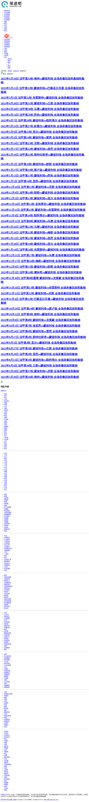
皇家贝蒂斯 (7, 599)
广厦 (5, 464)
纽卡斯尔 (7, 516)
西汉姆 (6, 525)
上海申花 (7, 541)
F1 (8, 64)
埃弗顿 (6, 509)
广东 (5, 454)
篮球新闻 (7, 44)
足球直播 (7, 14)
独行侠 (6, 410)
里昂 (5, 697)
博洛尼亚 (7, 640)
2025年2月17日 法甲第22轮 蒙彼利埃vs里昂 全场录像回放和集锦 (40, 148)
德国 (5, 766)
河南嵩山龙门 (8, 548)
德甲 (5, 29)
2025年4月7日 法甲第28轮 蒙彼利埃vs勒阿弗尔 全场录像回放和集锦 (42, 120)
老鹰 (5, 417)
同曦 (5, 476)
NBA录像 (7, 12)
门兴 (5, 667)
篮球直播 (7, 41)
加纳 (5, 786)
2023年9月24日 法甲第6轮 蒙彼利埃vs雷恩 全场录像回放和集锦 (39, 331)
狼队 (5, 531)
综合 (5, 57)
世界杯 (6, 731)
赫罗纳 (6, 595)
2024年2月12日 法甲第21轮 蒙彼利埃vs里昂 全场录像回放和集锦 (40, 238)
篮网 (5, 402)
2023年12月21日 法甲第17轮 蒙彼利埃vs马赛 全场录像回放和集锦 (40, 255)
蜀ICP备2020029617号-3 (51, 799)
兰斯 (5, 714)
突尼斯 (6, 760)
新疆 (5, 458)
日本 (5, 768)
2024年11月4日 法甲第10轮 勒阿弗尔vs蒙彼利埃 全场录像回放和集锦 (42, 215)
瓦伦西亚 (7, 590)
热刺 (5, 505)
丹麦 (5, 759)
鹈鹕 (5, 423)
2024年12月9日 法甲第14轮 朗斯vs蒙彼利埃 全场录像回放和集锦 (40, 192)
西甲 (5, 23)
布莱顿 (6, 518)
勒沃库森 (7, 663)
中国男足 (7, 537)
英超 (5, 21)
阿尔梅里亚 (7, 602)
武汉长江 (7, 563)
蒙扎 (5, 649)
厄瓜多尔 (7, 735)
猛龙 (5, 415)
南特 (5, 717)
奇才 (5, 435)
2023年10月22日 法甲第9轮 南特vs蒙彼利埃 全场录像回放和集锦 (40, 314)
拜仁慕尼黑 (7, 656)
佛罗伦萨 (7, 625)
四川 (5, 486)
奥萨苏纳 (7, 606)
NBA (5, 48)
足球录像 (7, 39)
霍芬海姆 (7, 659)
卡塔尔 (6, 733)
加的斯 (6, 604)
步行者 (6, 437)
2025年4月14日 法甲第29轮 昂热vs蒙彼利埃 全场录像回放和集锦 (40, 114)
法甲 (5, 25)
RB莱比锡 (7, 670)
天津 (5, 487)
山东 (5, 480)
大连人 (6, 566)
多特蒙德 (7, 658)
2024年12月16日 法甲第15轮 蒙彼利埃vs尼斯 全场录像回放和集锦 (40, 186)
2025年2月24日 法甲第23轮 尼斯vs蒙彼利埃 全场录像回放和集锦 (40, 143)
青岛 (5, 478)
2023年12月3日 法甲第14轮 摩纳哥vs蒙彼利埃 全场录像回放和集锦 (41, 272)
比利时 (6, 770)
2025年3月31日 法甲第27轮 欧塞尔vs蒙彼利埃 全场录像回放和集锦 (41, 126)
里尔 (5, 710)
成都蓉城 (7, 565)
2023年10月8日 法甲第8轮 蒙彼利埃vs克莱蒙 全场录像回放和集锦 (40, 320)
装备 (9, 67)
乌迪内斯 (7, 635)
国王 (5, 446)
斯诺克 (11, 37)
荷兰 (5, 738)
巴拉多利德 (7, 601)
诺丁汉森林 (7, 507)
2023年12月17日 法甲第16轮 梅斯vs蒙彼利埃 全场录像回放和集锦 (40, 261)
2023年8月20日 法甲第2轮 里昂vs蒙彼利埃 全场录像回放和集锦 (39, 354)
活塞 (5, 444)
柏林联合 (7, 672)
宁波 (5, 467)
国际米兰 (7, 616)
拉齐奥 (6, 631)
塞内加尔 (7, 737)
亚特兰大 (7, 636)
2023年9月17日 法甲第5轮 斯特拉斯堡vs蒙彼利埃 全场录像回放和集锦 (43, 337)
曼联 (5, 496)
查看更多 (3, 390)
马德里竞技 (7, 582)
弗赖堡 (6, 676)
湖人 (5, 395)
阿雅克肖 (7, 721)
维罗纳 (6, 624)
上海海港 (7, 543)
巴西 (5, 777)
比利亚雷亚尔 (8, 586)
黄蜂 (5, 430)
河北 (5, 570)
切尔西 (6, 498)
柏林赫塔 (7, 685)
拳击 (9, 62)
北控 (5, 469)
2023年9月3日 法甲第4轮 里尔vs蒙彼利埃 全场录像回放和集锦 (38, 342)
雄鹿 (5, 404)
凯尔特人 (7, 401)
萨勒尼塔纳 (7, 644)
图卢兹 (6, 708)
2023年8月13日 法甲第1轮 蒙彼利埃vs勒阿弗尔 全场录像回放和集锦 (42, 359)
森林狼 (6, 426)
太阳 (5, 412)
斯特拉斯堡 (7, 715)
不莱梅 (6, 678)
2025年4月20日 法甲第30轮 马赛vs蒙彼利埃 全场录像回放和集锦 (40, 109)
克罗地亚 (7, 775)
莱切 (5, 646)
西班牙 (6, 762)
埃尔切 (6, 608)
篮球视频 (7, 46)
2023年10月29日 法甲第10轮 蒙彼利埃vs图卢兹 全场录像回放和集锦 (42, 308)
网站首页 (7, 10)
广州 (5, 465)
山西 (5, 482)
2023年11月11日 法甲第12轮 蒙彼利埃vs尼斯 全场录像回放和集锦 (40, 293)
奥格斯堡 (7, 674)
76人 (5, 406)
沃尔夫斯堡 (7, 665)
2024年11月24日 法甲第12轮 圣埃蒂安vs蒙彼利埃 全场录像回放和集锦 (43, 204)
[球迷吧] (11, 7)
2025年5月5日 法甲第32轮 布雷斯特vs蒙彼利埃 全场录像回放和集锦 (42, 97)
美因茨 (6, 669)
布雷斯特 (7, 719)
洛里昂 (6, 703)
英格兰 (6, 740)
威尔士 (6, 746)
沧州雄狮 (7, 568)
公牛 (5, 441)
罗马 (5, 620)
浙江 (5, 489)
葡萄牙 (6, 784)
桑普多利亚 (7, 633)
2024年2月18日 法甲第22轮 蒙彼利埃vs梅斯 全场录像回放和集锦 (40, 232)
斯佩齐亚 (7, 627)
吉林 (5, 475)
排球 (9, 66)
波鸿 (5, 683)
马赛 (5, 701)
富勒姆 (6, 521)
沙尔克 (6, 661)
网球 (9, 60)
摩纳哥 (6, 695)
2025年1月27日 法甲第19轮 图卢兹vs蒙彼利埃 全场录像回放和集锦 (41, 169)
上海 (5, 462)
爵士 (5, 448)
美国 (5, 744)
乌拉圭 (6, 788)
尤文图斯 (7, 618)
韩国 (5, 790)
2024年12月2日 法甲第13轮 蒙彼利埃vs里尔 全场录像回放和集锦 (40, 198)
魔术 (5, 434)
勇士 (5, 397)
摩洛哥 (6, 773)
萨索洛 (6, 638)
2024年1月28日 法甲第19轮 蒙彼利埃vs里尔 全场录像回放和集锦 (40, 243)
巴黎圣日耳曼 (8, 693)
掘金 (5, 413)
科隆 (5, 680)
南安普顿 (7, 510)
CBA (5, 50)
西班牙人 (7, 580)
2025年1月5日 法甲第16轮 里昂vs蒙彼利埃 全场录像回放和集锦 (39, 181)
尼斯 (5, 726)
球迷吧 (10, 71)
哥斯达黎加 (7, 764)
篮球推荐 (7, 43)
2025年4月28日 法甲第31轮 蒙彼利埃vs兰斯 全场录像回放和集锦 (40, 103)
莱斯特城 (7, 529)
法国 (5, 755)
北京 (5, 460)
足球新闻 (7, 18)
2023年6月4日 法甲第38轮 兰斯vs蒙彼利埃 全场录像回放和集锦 (39, 365)
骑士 (5, 443)
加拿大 (6, 771)
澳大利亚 (7, 757)
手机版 (15, 799)
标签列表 (16, 71)
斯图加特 (7, 687)
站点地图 (9, 799)
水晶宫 (6, 527)
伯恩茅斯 (7, 523)
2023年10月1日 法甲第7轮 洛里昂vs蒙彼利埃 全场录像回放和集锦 (40, 325)
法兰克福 (7, 681)
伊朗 (5, 742)
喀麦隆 (6, 782)
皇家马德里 (7, 577)
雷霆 (5, 428)
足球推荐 (7, 16)
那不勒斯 (7, 622)
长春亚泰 (7, 550)
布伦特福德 (7, 512)
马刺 (5, 424)
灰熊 (5, 421)
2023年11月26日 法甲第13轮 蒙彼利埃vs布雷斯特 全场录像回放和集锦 (43, 287)
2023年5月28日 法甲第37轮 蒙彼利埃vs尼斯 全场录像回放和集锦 (40, 371)
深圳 (5, 484)
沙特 (5, 749)
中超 (5, 27)
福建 (5, 471)
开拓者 (6, 419)
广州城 (6, 554)
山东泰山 (7, 546)
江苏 (5, 473)
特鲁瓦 (6, 723)
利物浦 (6, 503)
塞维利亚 (7, 584)
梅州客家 (7, 561)
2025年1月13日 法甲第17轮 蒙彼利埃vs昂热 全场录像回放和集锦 (40, 175)
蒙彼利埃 (7, 712)
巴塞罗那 (7, 579)
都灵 (5, 629)
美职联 (6, 53)
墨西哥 (6, 751)
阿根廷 (6, 748)
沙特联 (6, 55)
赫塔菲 (6, 597)
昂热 (5, 704)
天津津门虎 (7, 559)
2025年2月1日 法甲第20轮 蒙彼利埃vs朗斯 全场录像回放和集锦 (39, 164)
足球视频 (7, 19)
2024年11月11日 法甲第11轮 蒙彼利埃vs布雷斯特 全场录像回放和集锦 (43, 209)
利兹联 (6, 520)
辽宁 (5, 456)
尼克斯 (6, 439)
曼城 (5, 501)
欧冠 (5, 51)
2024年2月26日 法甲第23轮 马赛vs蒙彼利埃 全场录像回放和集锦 (40, 226)
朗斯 (5, 706)
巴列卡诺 (7, 593)
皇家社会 (7, 588)
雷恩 (5, 699)
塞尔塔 (6, 591)
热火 (5, 432)
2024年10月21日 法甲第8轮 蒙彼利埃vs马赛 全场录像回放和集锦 (40, 221)
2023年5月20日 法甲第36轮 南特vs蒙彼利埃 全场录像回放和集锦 (40, 376)
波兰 (5, 753)
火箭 (5, 399)
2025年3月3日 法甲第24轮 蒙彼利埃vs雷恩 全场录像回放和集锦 (39, 137)
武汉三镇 (7, 545)
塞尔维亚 (7, 779)
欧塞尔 (6, 725)
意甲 (5, 30)
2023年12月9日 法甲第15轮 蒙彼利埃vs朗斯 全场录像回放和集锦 (40, 266)
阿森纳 (6, 500)
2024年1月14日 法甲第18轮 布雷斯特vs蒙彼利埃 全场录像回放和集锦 (42, 249)
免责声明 (3, 799)
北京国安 (7, 539)
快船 (5, 408)
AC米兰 (6, 614)
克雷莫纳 (7, 647)
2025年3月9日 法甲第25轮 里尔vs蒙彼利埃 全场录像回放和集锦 (39, 131)
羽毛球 (10, 59)
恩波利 (6, 642)
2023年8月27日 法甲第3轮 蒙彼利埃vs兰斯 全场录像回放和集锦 (39, 348)
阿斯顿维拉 (7, 514)
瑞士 (5, 781)
